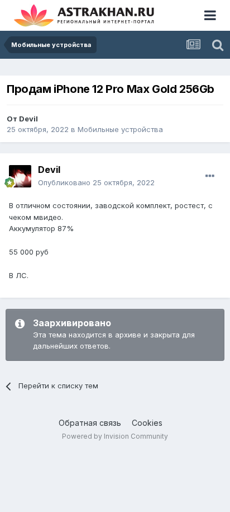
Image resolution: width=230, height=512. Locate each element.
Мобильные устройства (120, 129)
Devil (28, 118)
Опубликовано (96, 182)
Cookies (147, 423)
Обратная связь (90, 423)
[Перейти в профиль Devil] (20, 176)
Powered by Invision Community (115, 436)
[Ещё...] (210, 176)
